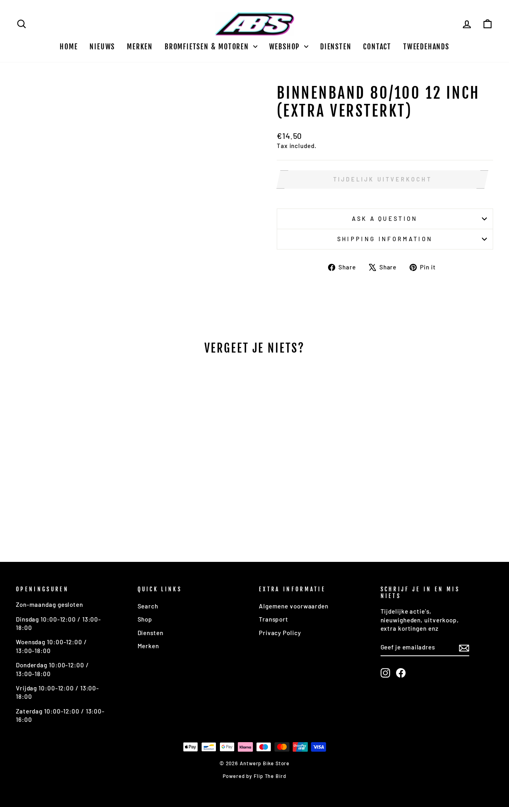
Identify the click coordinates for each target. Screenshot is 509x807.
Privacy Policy (280, 632)
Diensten (335, 46)
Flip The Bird (270, 776)
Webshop (285, 46)
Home (69, 46)
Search (148, 606)
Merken (140, 46)
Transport (273, 619)
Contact (377, 46)
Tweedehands (426, 46)
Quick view (72, 478)
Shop (145, 619)
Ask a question (385, 218)
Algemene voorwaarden (293, 606)
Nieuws (102, 46)
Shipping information (385, 239)
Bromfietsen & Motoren (208, 46)
